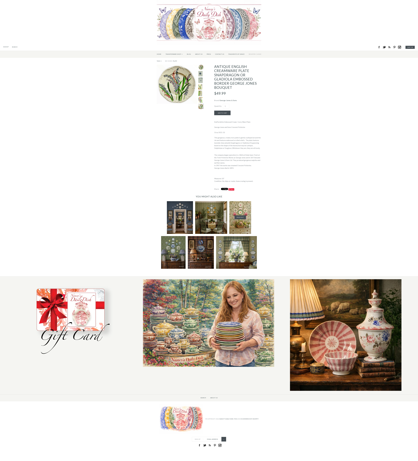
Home (159, 54)
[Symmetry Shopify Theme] (71, 356)
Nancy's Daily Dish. (226, 419)
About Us (198, 54)
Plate (175, 61)
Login (259, 54)
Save (232, 189)
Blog (189, 54)
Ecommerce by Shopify (250, 419)
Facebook (379, 47)
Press (209, 54)
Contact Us (219, 54)
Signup (6, 47)
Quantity (218, 106)
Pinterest (394, 47)
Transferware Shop (174, 54)
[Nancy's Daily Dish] (209, 1)
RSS (389, 47)
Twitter (384, 47)
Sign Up (197, 439)
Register (252, 54)
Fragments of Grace (236, 54)
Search (203, 398)
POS (235, 419)
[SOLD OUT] (240, 202)
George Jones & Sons (228, 100)
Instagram (399, 47)
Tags (159, 61)
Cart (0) (410, 47)
